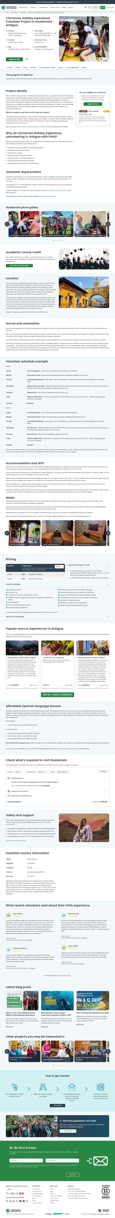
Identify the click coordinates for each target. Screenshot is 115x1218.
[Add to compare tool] (27, 59)
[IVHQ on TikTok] (13, 1201)
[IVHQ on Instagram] (10, 1201)
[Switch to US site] (8, 1193)
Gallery (18, 67)
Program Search (37, 1191)
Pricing (64, 7)
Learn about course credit (19, 266)
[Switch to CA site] (22, 1193)
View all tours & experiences (57, 694)
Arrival (25, 67)
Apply (103, 7)
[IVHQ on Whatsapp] (27, 1201)
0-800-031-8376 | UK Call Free (76, 1196)
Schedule (33, 67)
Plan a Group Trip (37, 1196)
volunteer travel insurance (48, 196)
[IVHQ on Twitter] (17, 1201)
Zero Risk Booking (37, 1193)
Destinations (23, 7)
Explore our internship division (100, 1214)
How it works (54, 7)
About (70, 7)
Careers (52, 1193)
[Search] (86, 7)
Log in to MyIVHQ (37, 1203)
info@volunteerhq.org (74, 1189)
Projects (33, 7)
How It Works (36, 1189)
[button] (53, 240)
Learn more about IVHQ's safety (16, 841)
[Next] (108, 224)
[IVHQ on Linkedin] (20, 1201)
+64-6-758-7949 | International (77, 1191)
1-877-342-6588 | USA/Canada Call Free (79, 1193)
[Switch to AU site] (12, 1193)
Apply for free (14, 59)
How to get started (57, 1076)
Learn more (33, 685)
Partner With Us (54, 1200)
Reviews (84, 67)
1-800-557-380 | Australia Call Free (78, 1198)
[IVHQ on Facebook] (7, 1201)
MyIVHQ (109, 7)
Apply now (57, 1105)
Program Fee (101, 573)
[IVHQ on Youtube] (24, 1201)
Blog (51, 1191)
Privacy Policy (54, 1198)
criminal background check (57, 190)
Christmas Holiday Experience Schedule (32, 127)
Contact (96, 7)
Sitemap (52, 1203)
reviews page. (66, 975)
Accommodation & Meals (47, 67)
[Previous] (7, 224)
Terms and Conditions (56, 1196)
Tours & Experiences (72, 67)
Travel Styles (43, 7)
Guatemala (29, 940)
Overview (9, 67)
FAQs (33, 1198)
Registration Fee (89, 571)
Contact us (68, 1131)
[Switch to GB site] (17, 1193)
